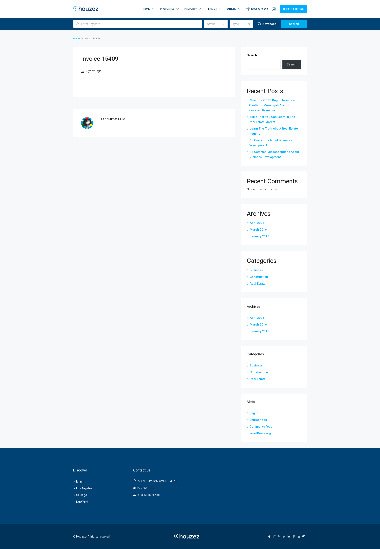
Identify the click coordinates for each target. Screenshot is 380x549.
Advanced (269, 24)
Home (146, 9)
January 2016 (259, 236)
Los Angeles (84, 488)
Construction (259, 277)
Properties (167, 9)
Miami (80, 481)
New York (82, 501)
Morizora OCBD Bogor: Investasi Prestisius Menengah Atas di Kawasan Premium (272, 105)
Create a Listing (293, 9)
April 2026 (257, 223)
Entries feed (258, 420)
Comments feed (261, 426)
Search (294, 24)
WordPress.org (260, 433)
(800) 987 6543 (259, 9)
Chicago (81, 495)
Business (256, 270)
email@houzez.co (148, 494)
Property (190, 9)
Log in (254, 413)
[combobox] (216, 24)
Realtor (212, 9)
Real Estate (258, 283)
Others (231, 9)
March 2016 (258, 229)
